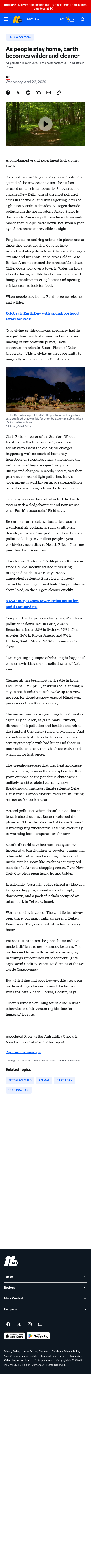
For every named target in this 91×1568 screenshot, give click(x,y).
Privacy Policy (12, 1351)
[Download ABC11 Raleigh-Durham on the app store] (14, 1335)
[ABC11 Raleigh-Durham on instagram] (29, 1324)
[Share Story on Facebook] (8, 92)
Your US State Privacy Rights (20, 1356)
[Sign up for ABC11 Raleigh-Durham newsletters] (40, 1324)
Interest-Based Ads (70, 1356)
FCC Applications (42, 1360)
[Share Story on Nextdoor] (38, 92)
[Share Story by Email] (48, 92)
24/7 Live (32, 19)
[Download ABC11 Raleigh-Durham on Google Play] (38, 1335)
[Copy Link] (59, 92)
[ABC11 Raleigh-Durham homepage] (17, 19)
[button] (6, 19)
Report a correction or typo (23, 1052)
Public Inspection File (16, 1360)
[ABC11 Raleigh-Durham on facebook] (8, 1324)
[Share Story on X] (18, 92)
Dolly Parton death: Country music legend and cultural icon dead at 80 (45, 7)
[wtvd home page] (11, 1261)
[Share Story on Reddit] (28, 92)
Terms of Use (48, 1356)
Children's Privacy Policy (66, 1351)
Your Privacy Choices (36, 1351)
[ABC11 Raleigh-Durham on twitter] (19, 1324)
